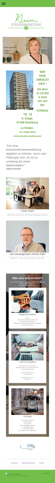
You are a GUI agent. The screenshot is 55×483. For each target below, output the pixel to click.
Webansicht (46, 473)
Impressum (14, 462)
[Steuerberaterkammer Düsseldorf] (27, 447)
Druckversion (12, 474)
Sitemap (19, 474)
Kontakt (41, 462)
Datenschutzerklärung (28, 462)
